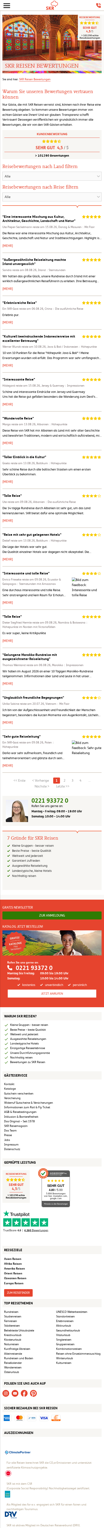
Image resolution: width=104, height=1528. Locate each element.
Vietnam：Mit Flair (57, 704)
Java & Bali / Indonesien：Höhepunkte (72, 347)
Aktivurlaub (63, 1326)
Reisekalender (13, 1363)
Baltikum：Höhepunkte (51, 463)
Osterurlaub (11, 1372)
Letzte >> (62, 786)
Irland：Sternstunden (52, 270)
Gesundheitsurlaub (68, 1330)
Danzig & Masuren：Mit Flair (76, 227)
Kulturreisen (63, 1363)
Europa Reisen (13, 1283)
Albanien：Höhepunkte (52, 424)
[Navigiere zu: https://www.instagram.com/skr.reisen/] (5, 1393)
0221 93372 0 (49, 801)
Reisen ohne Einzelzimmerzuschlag (78, 1354)
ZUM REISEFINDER (18, 1293)
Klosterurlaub (12, 1340)
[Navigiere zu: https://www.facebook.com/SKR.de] (24, 1393)
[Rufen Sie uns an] (98, 5)
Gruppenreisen (65, 1344)
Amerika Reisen (14, 1268)
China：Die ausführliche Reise (64, 309)
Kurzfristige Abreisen (17, 1349)
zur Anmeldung (52, 915)
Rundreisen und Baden (19, 1358)
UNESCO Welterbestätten (71, 1312)
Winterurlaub (64, 1358)
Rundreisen (11, 1312)
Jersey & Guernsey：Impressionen (62, 386)
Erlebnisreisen (65, 1321)
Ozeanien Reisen (15, 1278)
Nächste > (42, 786)
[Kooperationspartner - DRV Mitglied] (11, 1515)
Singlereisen (63, 1340)
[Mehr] (7, 245)
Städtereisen (12, 1326)
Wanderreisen (13, 1367)
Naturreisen (11, 1344)
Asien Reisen (12, 1259)
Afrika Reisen (13, 1264)
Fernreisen (10, 1321)
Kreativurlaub (13, 1335)
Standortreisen (65, 1316)
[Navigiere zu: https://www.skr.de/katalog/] (52, 943)
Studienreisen (12, 1316)
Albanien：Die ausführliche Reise (54, 502)
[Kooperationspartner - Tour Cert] (8, 1473)
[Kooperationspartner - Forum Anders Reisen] (7, 1494)
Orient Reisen (13, 1273)
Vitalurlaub (63, 1335)
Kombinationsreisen (69, 1349)
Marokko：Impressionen (67, 665)
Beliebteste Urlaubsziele (19, 1330)
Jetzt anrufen (52, 994)
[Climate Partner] (18, 1452)
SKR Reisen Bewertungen (35, 79)
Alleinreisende (13, 1354)
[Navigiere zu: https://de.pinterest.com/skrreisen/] (33, 1393)
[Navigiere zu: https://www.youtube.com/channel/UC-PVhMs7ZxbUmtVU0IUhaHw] (15, 1393)
